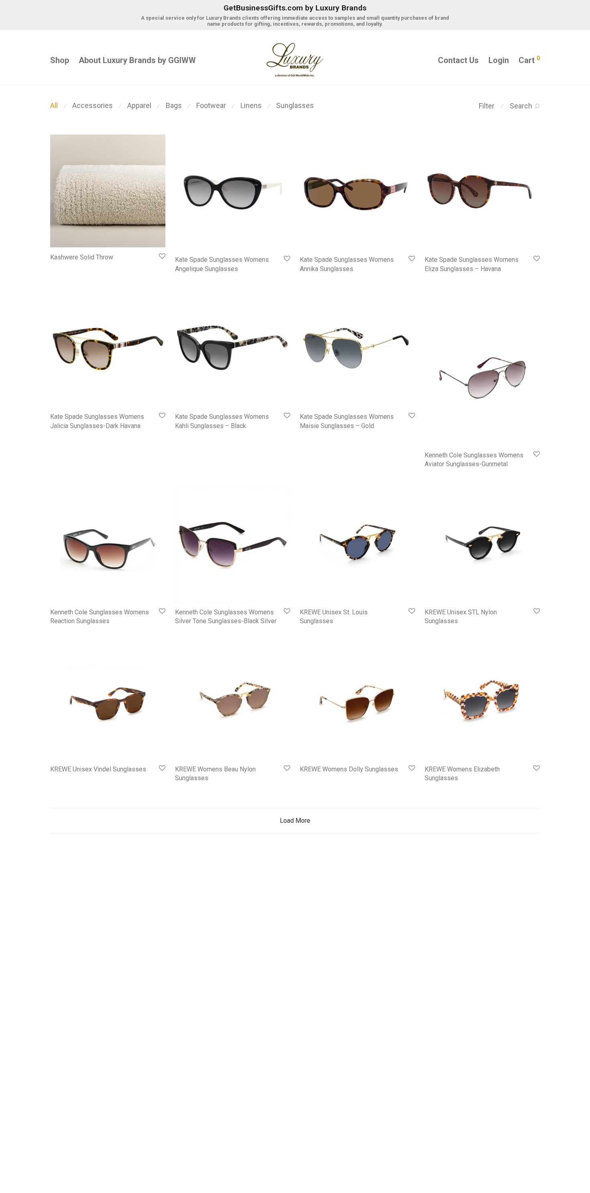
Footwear (211, 105)
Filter (486, 106)
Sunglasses (295, 105)
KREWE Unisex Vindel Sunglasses (98, 769)
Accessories (92, 105)
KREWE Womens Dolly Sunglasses (349, 769)
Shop (59, 60)
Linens (251, 105)
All (54, 105)
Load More (295, 820)
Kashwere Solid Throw (81, 257)
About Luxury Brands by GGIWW (137, 60)
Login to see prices (69, 268)
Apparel (139, 105)
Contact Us (458, 60)
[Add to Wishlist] (161, 256)
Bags (174, 105)
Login (498, 60)
